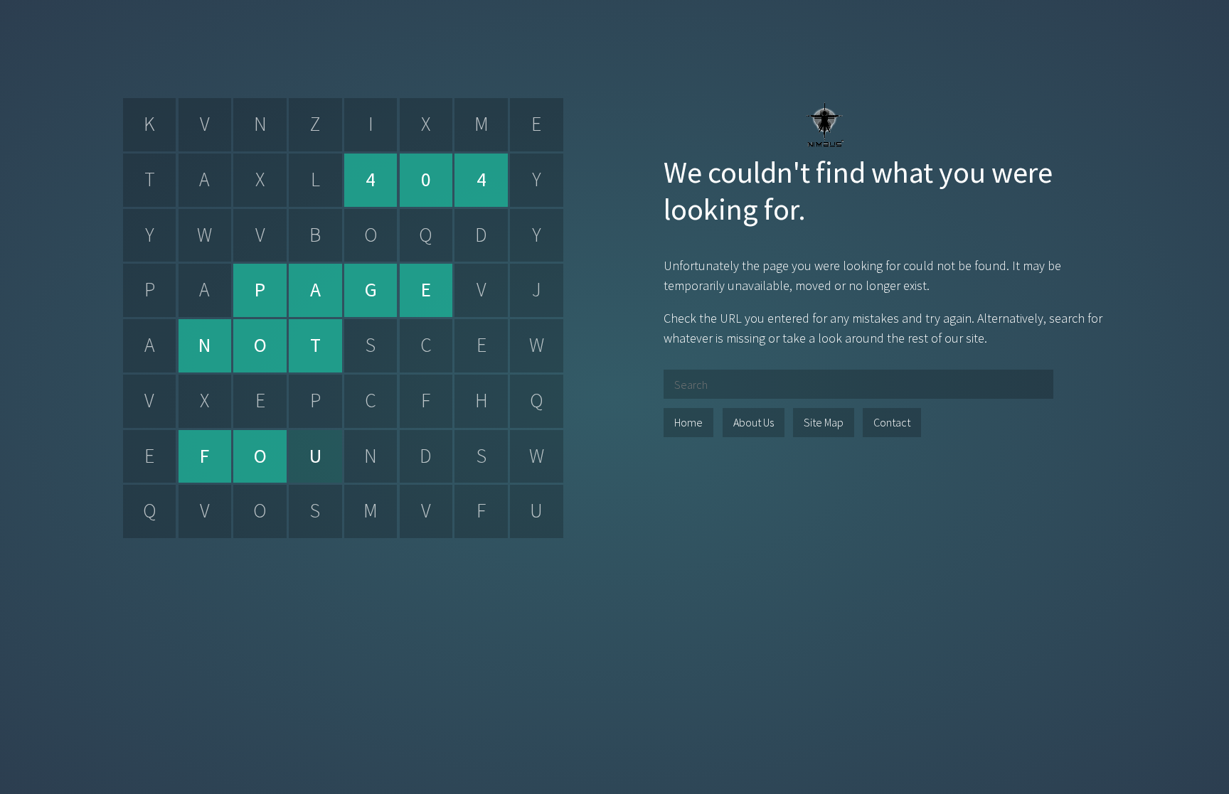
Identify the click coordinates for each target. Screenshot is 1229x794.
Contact (891, 422)
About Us (753, 422)
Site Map (824, 422)
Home (688, 422)
